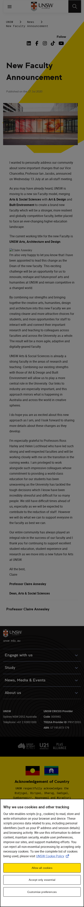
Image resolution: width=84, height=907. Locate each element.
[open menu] (9, 6)
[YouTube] (60, 43)
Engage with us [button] (19, 655)
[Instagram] (44, 43)
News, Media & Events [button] (25, 680)
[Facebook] (36, 43)
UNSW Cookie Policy (53, 856)
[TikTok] (52, 43)
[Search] (74, 6)
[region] (42, 853)
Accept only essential (42, 879)
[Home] (42, 6)
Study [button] (10, 667)
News (30, 22)
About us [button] (13, 692)
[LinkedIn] (29, 43)
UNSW (9, 22)
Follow (61, 37)
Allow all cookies (42, 867)
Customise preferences (42, 891)
